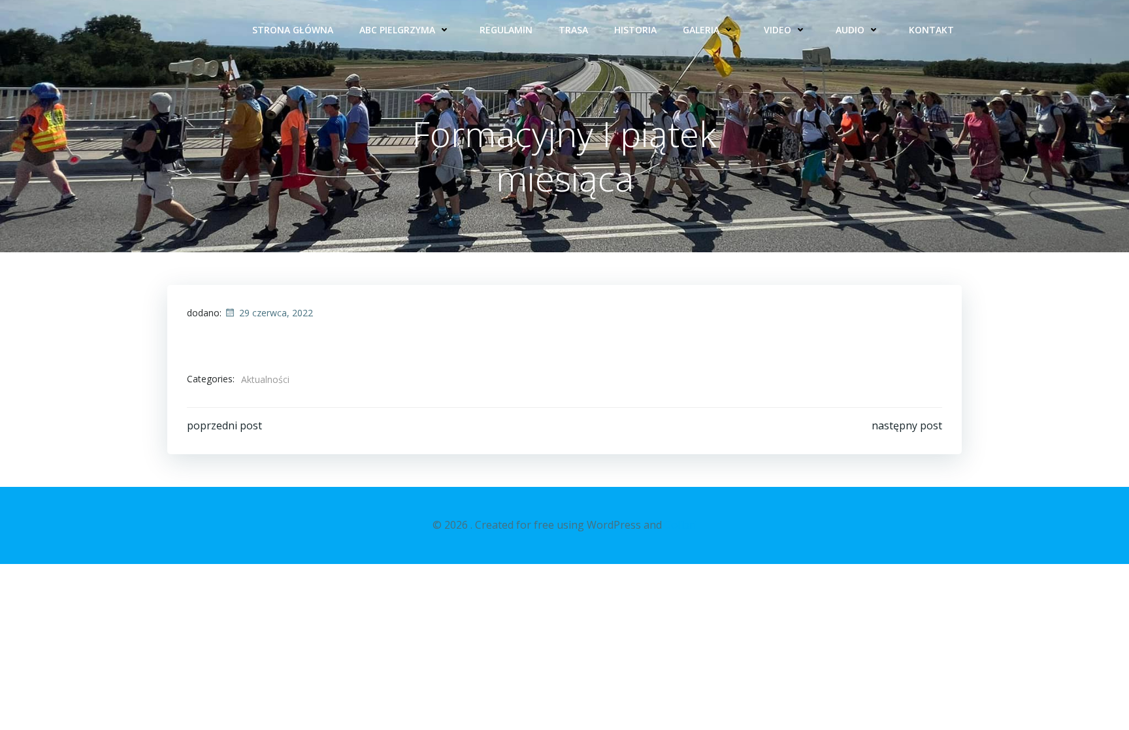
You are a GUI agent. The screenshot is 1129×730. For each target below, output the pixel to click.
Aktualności (265, 379)
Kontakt (931, 30)
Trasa (573, 30)
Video (777, 30)
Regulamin (506, 30)
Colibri (680, 525)
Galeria (701, 30)
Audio (850, 30)
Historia (635, 30)
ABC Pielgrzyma (397, 30)
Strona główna (292, 30)
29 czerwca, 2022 (276, 313)
